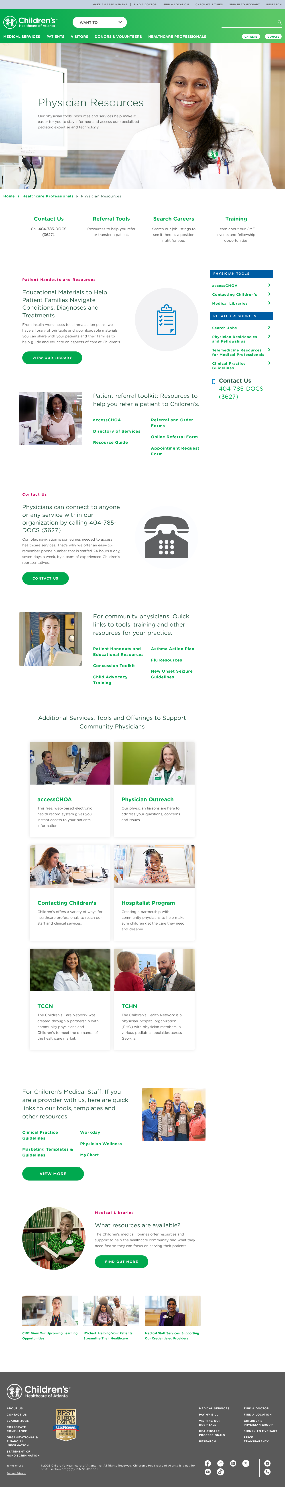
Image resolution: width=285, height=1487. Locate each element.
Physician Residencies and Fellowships (234, 339)
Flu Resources (166, 660)
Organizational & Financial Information (22, 1441)
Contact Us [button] (46, 578)
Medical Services (214, 1408)
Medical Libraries (230, 303)
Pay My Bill (208, 1414)
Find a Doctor (145, 4)
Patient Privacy (16, 1473)
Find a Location (176, 4)
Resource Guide (110, 442)
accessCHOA (107, 419)
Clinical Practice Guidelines (229, 365)
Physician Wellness (101, 1143)
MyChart (89, 1154)
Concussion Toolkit (114, 665)
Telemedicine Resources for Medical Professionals (238, 352)
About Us (15, 1408)
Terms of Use (15, 1465)
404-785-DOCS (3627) (241, 392)
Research (274, 4)
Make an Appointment (110, 4)
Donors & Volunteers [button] (118, 36)
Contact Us (17, 1414)
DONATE (273, 36)
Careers (251, 36)
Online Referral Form (174, 436)
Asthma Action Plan (172, 648)
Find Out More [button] (121, 1262)
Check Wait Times (209, 4)
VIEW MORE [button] (53, 1173)
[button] (283, 31)
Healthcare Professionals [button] (177, 36)
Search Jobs (224, 328)
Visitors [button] (79, 36)
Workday (90, 1132)
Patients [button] (55, 36)
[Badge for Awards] (65, 1425)
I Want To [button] (87, 22)
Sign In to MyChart (244, 4)
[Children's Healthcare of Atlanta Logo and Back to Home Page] (30, 23)
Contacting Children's (234, 294)
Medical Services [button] (21, 36)
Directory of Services (116, 431)
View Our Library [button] (52, 358)
